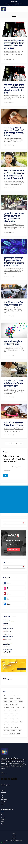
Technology (13, 730)
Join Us (2, 804)
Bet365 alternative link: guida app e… (7, 650)
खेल (2, 797)
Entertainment (13, 704)
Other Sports (6, 721)
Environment (6, 707)
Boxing (13, 695)
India (9, 710)
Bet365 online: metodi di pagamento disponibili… (8, 622)
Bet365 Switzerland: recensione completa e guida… (8, 636)
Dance (10, 701)
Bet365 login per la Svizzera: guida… (7, 644)
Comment (18, 698)
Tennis (19, 730)
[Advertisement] (14, 499)
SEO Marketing (7, 724)
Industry (14, 710)
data (15, 701)
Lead (17, 713)
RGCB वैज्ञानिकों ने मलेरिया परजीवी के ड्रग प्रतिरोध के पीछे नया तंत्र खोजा (13, 383)
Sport (16, 727)
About (14, 835)
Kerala (12, 713)
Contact (14, 838)
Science (21, 721)
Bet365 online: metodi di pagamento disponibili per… (14, 3)
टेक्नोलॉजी (3, 819)
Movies (11, 718)
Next (20, 443)
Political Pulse (15, 721)
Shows (14, 724)
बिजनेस (2, 824)
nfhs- (21, 718)
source (11, 727)
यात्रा (2, 795)
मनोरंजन (2, 817)
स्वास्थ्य (2, 821)
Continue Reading (8, 59)
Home (14, 833)
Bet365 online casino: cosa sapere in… (8, 629)
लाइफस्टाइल (3, 792)
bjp (8, 695)
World (18, 733)
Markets (5, 718)
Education (6, 704)
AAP (4, 695)
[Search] (24, 522)
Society (19, 724)
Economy (21, 701)
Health (18, 707)
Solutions (6, 727)
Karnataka (6, 713)
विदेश (2, 815)
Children (11, 698)
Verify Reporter (4, 799)
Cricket (5, 701)
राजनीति (2, 790)
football (13, 707)
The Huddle (12, 733)
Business (19, 695)
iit (23, 707)
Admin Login (4, 801)
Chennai (5, 698)
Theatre (5, 733)
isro (19, 710)
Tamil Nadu (6, 730)
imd (4, 710)
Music (16, 718)
